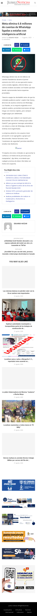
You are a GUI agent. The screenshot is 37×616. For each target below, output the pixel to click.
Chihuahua (18, 610)
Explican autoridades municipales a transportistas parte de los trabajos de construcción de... (18, 326)
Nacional (27, 610)
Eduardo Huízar (13, 37)
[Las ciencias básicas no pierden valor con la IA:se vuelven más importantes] (18, 277)
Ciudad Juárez (8, 610)
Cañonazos (20, 612)
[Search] (35, 3)
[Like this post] (17, 45)
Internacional (9, 612)
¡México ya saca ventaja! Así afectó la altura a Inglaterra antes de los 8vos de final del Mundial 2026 (19, 185)
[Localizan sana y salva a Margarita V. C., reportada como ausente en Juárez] (18, 345)
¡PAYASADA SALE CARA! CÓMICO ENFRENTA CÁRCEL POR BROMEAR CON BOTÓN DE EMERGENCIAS (18, 177)
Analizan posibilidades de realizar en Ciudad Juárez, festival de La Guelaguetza (18, 198)
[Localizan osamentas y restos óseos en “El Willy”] (18, 411)
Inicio (3, 14)
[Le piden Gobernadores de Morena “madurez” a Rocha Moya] (18, 378)
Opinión (29, 612)
